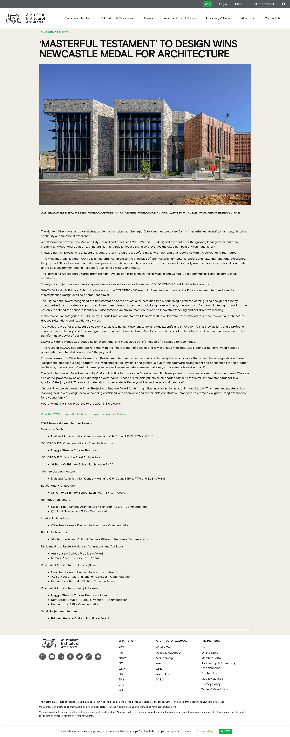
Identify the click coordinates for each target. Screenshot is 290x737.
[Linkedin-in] (61, 656)
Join (204, 647)
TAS (121, 679)
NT (121, 663)
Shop (239, 4)
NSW (122, 658)
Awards (161, 663)
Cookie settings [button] (205, 731)
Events (148, 18)
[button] (284, 4)
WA (121, 690)
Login (223, 4)
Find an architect (262, 4)
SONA (160, 679)
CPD (159, 669)
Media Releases (212, 679)
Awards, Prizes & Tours (179, 18)
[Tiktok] (88, 656)
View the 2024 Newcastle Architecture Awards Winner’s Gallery (84, 414)
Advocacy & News (218, 18)
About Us (247, 18)
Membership (164, 658)
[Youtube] (52, 656)
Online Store (210, 653)
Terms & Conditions (214, 689)
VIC (121, 685)
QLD (122, 669)
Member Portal (211, 658)
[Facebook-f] (70, 656)
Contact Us (272, 18)
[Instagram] (42, 656)
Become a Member (78, 18)
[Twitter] (79, 656)
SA (121, 674)
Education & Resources (117, 18)
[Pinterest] (98, 656)
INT (121, 653)
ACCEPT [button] (225, 731)
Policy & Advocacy (169, 653)
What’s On (163, 647)
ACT (122, 647)
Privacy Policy (211, 684)
